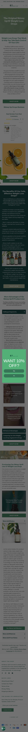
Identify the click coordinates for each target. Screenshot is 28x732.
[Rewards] (3, 729)
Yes (14, 371)
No (14, 375)
